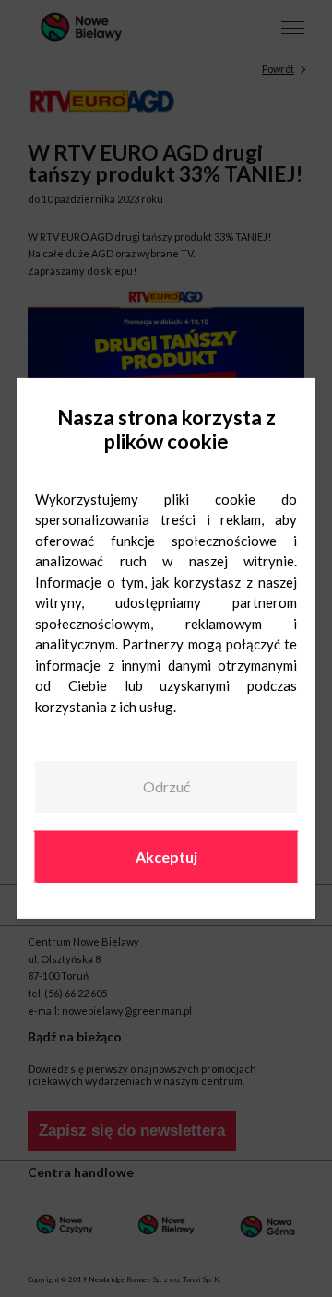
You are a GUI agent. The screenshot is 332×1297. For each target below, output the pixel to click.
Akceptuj (166, 855)
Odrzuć (166, 786)
